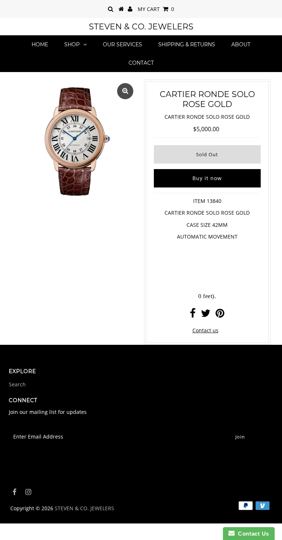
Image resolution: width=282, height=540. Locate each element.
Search (17, 384)
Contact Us (252, 533)
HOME (40, 44)
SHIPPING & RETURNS (186, 44)
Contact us (205, 330)
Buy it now (207, 178)
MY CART (156, 9)
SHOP (72, 44)
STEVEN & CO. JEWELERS (141, 27)
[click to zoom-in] (125, 91)
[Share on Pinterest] (220, 314)
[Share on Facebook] (193, 314)
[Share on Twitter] (205, 314)
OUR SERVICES (122, 44)
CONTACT (141, 63)
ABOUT (240, 44)
